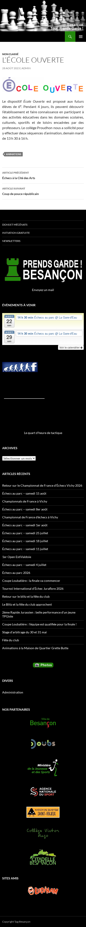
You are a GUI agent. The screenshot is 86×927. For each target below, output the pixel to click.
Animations (13, 154)
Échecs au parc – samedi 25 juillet (25, 533)
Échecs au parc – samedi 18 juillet (25, 541)
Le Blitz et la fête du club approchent (27, 604)
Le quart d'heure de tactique (43, 433)
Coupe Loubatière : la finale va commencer (31, 580)
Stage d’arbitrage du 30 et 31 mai (24, 632)
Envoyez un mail (43, 290)
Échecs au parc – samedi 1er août (24, 525)
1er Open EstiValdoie (16, 557)
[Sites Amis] (43, 890)
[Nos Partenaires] (43, 723)
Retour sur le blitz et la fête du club (26, 596)
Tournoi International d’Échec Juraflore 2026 (33, 588)
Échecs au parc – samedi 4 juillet (24, 565)
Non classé (10, 54)
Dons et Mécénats (14, 224)
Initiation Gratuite (16, 232)
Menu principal (80, 36)
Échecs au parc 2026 (16, 573)
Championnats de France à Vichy (24, 501)
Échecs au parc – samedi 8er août (24, 509)
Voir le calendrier (69, 347)
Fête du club (10, 640)
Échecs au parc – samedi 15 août (24, 493)
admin (26, 68)
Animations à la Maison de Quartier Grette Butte (35, 648)
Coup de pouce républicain (20, 191)
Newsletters (11, 241)
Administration (12, 692)
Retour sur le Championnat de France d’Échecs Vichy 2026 (42, 485)
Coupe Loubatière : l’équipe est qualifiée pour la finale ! (39, 624)
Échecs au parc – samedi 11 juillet (25, 549)
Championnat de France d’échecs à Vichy (30, 517)
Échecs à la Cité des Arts (18, 175)
